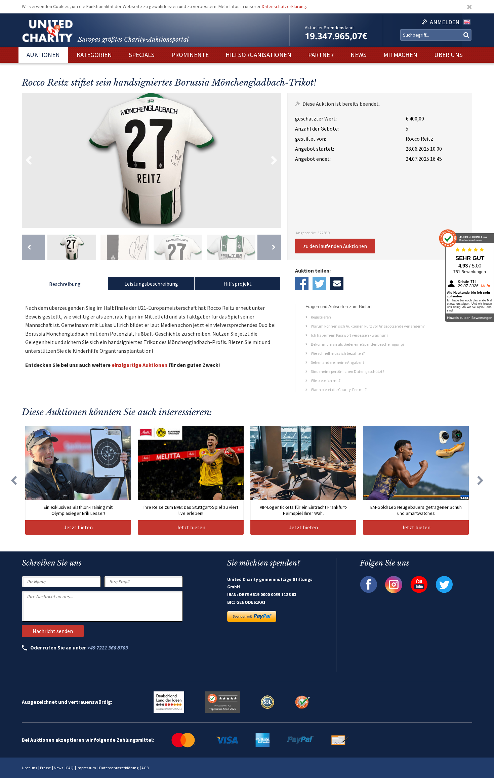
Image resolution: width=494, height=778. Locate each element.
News (58, 767)
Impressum (86, 767)
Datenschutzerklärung (284, 6)
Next (274, 160)
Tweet (319, 283)
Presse (45, 767)
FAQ (70, 767)
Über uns (29, 767)
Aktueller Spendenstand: (330, 27)
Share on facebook (301, 283)
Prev (28, 160)
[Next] (269, 247)
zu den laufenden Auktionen (335, 246)
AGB (145, 767)
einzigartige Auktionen (139, 364)
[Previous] (33, 247)
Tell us (336, 283)
